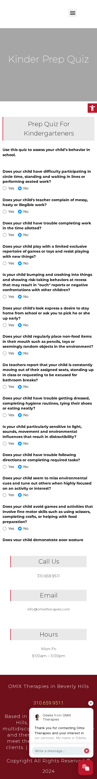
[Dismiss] (90, 703)
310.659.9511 (48, 575)
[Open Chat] (85, 767)
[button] (92, 108)
